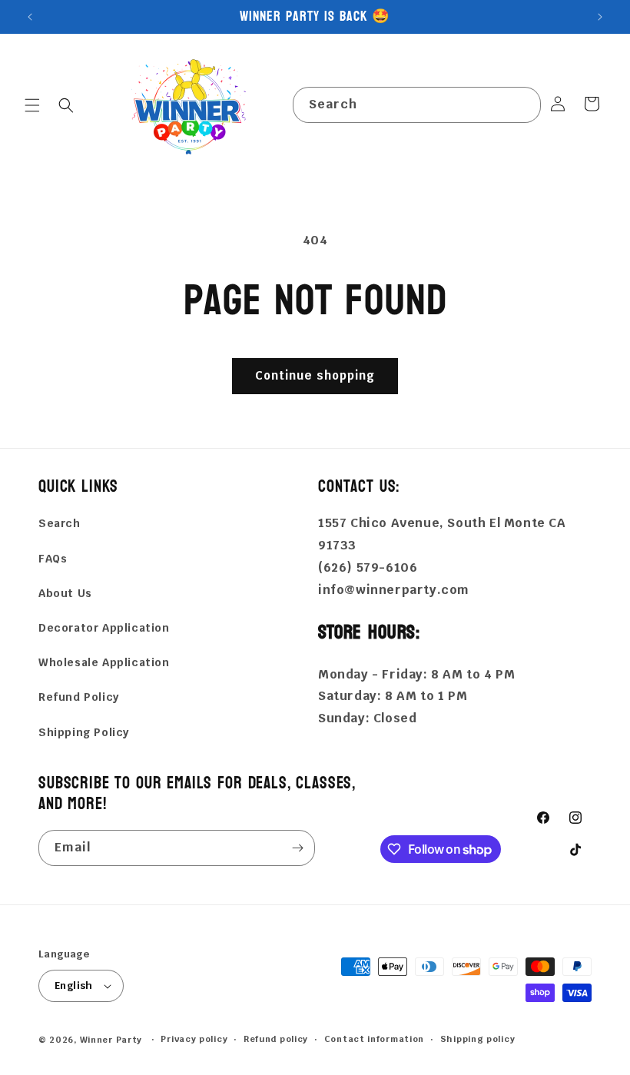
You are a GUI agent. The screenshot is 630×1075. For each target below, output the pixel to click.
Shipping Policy (83, 732)
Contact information (374, 1039)
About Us (65, 593)
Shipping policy (478, 1039)
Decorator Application (104, 628)
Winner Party (111, 1039)
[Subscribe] (297, 848)
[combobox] (416, 105)
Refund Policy (78, 697)
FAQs (52, 559)
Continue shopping (315, 375)
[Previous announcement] (30, 17)
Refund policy (276, 1039)
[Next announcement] (600, 17)
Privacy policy (194, 1039)
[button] (32, 105)
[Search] (523, 104)
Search (59, 523)
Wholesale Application (104, 662)
